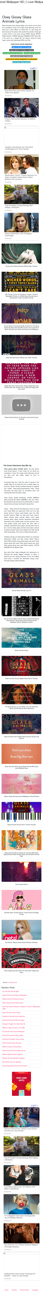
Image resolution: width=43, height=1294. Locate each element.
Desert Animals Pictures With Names (14, 1050)
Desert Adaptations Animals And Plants (14, 1066)
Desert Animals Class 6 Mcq (11, 1012)
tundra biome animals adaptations (21, 44)
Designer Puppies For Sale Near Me (13, 1024)
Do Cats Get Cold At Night (10, 991)
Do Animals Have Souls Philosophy (13, 1031)
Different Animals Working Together (13, 1058)
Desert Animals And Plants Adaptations (14, 995)
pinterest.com (13, 982)
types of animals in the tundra (21, 47)
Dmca (6, 1290)
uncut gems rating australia (21, 62)
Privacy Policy (24, 1290)
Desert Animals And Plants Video (12, 1035)
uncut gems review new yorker (12, 53)
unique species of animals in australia (21, 50)
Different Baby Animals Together (12, 1054)
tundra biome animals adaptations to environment (21, 59)
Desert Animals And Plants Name (12, 1003)
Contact (14, 1290)
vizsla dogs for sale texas (32, 53)
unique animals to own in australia (21, 56)
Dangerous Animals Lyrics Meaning (13, 1016)
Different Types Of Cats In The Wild (13, 1028)
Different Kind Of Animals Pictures (13, 999)
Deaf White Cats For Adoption (11, 1062)
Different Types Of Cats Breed (11, 1047)
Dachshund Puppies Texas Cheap (13, 1039)
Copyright (35, 1290)
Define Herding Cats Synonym (12, 1043)
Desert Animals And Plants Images (13, 1020)
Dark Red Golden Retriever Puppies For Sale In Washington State (21, 1008)
